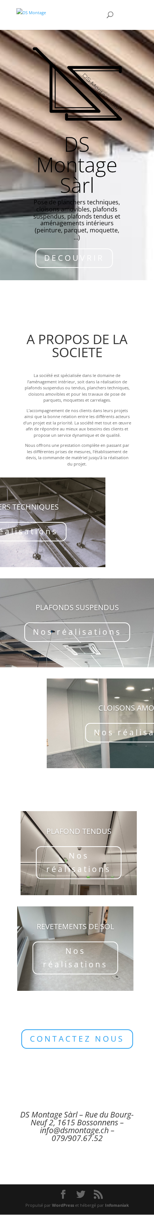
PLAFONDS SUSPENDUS (77, 607)
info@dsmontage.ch (74, 1130)
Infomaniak (117, 1205)
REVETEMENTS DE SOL (75, 926)
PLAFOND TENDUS (78, 831)
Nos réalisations (77, 632)
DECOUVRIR (74, 258)
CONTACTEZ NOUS (77, 1038)
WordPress (63, 1205)
